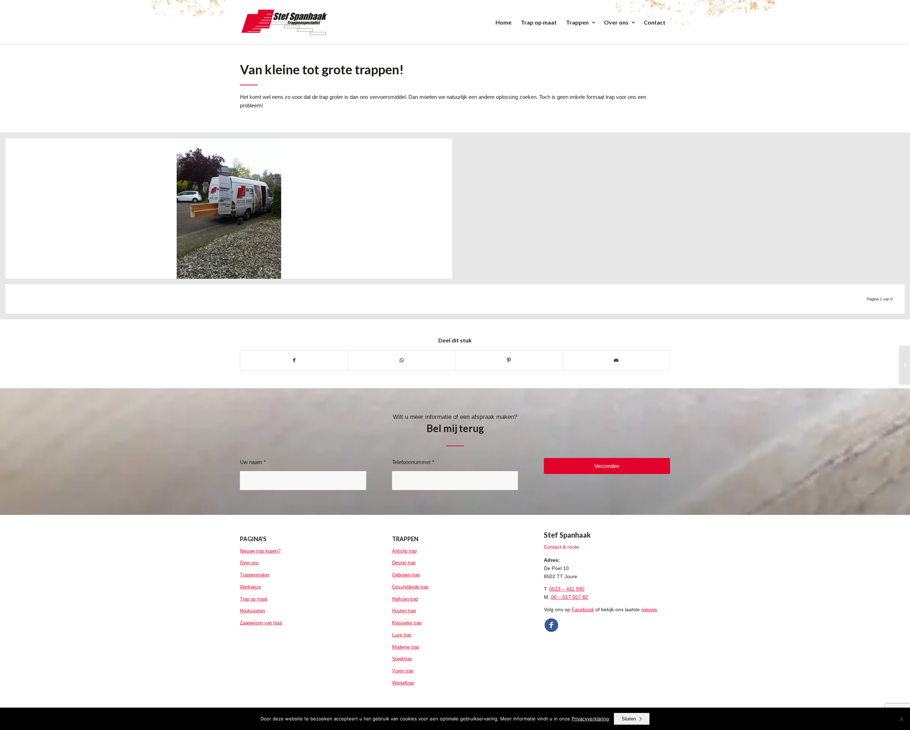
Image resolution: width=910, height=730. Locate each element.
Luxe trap (401, 635)
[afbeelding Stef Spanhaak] (231, 211)
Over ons (249, 562)
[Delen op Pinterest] (508, 360)
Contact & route (561, 547)
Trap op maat (253, 599)
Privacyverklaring (590, 718)
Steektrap (402, 658)
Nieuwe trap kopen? (260, 551)
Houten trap (404, 610)
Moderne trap (405, 647)
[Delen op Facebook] (294, 360)
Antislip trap (404, 551)
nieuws (649, 609)
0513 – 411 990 (566, 589)
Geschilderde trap (410, 587)
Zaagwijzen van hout (261, 622)
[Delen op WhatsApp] (401, 360)
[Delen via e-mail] (616, 360)
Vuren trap (402, 670)
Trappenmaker (254, 574)
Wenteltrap (403, 683)
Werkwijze (250, 587)
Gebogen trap (406, 574)
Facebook (583, 609)
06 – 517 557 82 (569, 597)
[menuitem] (503, 22)
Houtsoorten (252, 610)
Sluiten (629, 718)
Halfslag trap (405, 599)
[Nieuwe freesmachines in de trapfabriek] (904, 365)
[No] (901, 719)
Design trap (404, 562)
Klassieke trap (407, 622)
